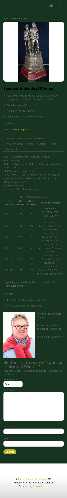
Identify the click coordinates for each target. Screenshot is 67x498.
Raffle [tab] (53, 143)
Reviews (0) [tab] (11, 148)
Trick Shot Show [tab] (14, 143)
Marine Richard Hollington (32, 479)
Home (6, 18)
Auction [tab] (41, 143)
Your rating (10, 379)
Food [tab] (30, 143)
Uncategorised (19, 18)
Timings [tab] (9, 138)
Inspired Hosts (40, 486)
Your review (10, 390)
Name (6, 427)
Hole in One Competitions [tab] (32, 138)
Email (6, 439)
